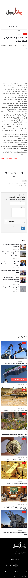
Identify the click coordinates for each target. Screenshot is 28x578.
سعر (25, 185)
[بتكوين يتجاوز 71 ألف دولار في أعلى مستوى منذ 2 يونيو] (14, 455)
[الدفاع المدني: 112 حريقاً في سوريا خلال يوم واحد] (23, 291)
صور (7, 571)
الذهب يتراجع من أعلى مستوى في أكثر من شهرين (17, 483)
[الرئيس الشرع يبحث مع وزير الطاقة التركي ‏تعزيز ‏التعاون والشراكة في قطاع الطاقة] (14, 502)
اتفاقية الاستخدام (15, 571)
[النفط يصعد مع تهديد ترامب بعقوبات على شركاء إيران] (14, 359)
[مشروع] (14, 429)
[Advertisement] (14, 314)
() (19, 172)
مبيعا (5, 183)
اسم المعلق (22, 200)
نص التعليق (23, 207)
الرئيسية (24, 30)
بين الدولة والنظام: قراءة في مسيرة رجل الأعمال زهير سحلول (14, 387)
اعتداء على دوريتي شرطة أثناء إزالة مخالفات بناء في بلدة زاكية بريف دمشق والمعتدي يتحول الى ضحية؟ (10, 254)
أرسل (23, 228)
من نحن (20, 571)
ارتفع (17, 183)
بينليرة (21, 183)
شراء (9, 183)
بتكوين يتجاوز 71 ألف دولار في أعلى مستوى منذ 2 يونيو (16, 460)
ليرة (25, 183)
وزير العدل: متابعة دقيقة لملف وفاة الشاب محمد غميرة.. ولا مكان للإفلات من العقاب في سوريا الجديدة (10, 263)
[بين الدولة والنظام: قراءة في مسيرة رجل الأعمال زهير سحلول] (14, 382)
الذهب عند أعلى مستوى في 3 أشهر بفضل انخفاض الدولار (15, 411)
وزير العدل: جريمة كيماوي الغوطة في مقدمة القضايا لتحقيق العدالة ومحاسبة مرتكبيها (11, 279)
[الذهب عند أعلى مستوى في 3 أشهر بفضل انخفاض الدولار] (14, 406)
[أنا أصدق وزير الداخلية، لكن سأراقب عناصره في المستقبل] (23, 249)
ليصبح (13, 183)
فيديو (10, 571)
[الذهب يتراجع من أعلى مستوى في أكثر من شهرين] (14, 478)
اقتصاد (18, 30)
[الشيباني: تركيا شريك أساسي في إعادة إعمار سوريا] (23, 275)
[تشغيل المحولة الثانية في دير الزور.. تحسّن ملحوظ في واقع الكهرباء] (14, 528)
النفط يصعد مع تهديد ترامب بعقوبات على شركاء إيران (16, 363)
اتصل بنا (4, 571)
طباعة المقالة (3, 45)
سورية (20, 185)
